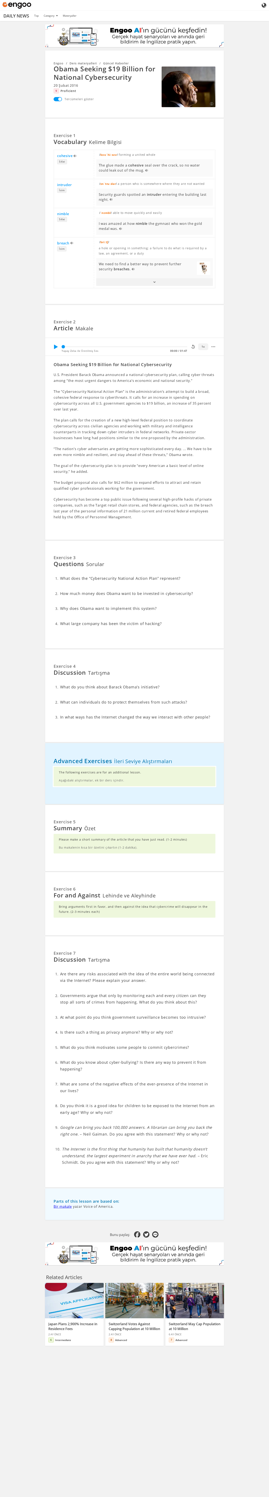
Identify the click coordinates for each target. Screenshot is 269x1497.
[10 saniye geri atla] (193, 347)
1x (203, 346)
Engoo (58, 63)
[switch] (58, 99)
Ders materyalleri (83, 63)
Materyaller (69, 15)
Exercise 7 (65, 953)
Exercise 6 (65, 889)
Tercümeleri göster (79, 99)
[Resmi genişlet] (188, 87)
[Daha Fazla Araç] (213, 347)
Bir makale (63, 1206)
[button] (154, 282)
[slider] (63, 346)
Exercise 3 (65, 557)
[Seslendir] (75, 156)
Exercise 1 (65, 135)
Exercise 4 (65, 666)
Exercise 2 (65, 322)
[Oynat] (55, 347)
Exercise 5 (65, 822)
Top (36, 15)
